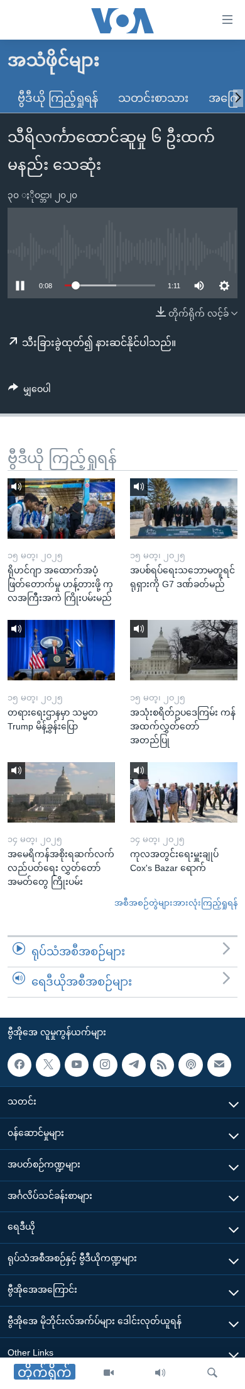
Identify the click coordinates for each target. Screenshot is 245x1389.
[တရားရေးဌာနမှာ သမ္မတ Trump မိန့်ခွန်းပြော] (61, 650)
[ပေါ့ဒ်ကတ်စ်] (190, 1064)
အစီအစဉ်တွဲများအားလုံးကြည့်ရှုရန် (175, 903)
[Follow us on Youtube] (77, 1064)
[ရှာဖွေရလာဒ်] (212, 1373)
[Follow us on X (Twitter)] (48, 1064)
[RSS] (162, 1064)
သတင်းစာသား (153, 98)
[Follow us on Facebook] (19, 1064)
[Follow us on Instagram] (105, 1064)
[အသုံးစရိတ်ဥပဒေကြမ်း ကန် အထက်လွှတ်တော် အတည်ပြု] (183, 650)
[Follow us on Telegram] (134, 1064)
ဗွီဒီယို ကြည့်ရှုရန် (58, 98)
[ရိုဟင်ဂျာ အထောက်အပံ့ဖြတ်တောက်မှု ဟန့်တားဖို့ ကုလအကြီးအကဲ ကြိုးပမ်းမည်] (61, 508)
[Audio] (160, 1373)
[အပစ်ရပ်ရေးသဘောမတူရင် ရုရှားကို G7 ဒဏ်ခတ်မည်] (183, 508)
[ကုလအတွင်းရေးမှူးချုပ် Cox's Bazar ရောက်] (183, 792)
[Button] (29, 391)
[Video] (109, 1373)
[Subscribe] (219, 1064)
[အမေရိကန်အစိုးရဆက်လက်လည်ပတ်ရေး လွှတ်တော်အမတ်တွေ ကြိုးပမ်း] (61, 792)
